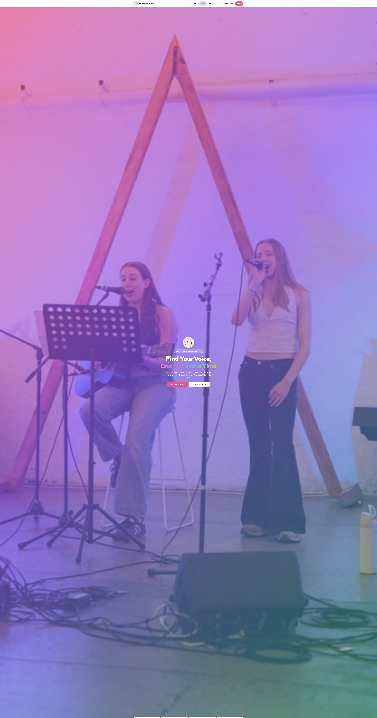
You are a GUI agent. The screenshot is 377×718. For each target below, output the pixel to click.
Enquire (239, 3)
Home (194, 3)
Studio (218, 3)
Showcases (229, 3)
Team (211, 3)
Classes (202, 3)
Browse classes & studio (199, 384)
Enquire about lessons (177, 384)
